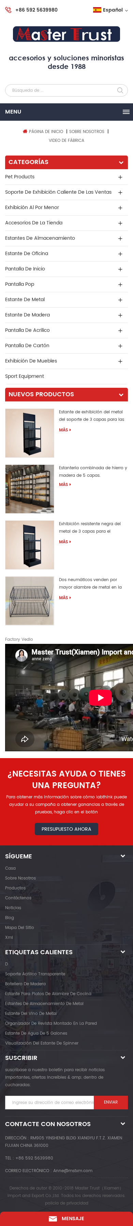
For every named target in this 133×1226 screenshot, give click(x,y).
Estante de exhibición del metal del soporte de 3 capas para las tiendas (91, 417)
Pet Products (19, 177)
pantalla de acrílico (27, 330)
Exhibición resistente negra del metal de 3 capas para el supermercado (90, 529)
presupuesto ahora (66, 829)
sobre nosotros (20, 878)
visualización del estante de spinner (41, 1043)
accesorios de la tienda (33, 223)
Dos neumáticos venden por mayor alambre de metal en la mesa (90, 585)
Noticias (13, 908)
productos (15, 888)
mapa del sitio (19, 928)
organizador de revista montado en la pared (51, 1023)
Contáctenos (18, 898)
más (63, 430)
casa (10, 868)
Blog (9, 918)
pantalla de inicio (25, 269)
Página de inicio (46, 132)
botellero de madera (25, 984)
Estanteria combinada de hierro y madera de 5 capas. (93, 472)
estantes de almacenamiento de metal (44, 1004)
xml (9, 937)
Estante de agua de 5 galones (36, 1033)
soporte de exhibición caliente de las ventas (58, 192)
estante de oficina (26, 253)
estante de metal (25, 300)
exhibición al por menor (32, 207)
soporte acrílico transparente (35, 974)
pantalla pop (19, 284)
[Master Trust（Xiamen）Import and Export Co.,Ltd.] (66, 34)
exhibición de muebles (31, 361)
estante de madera (27, 315)
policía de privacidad (66, 1203)
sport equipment (24, 376)
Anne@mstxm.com (72, 1171)
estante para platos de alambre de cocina (48, 994)
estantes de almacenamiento (40, 238)
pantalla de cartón (27, 346)
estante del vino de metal (31, 1013)
